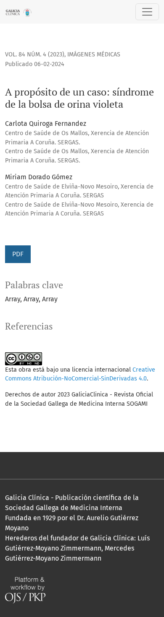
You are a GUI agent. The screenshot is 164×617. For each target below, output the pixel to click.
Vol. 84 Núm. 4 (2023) (34, 54)
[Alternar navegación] (147, 11)
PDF (18, 254)
